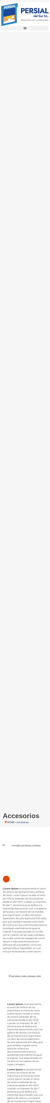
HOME (11, 822)
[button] (25, 28)
